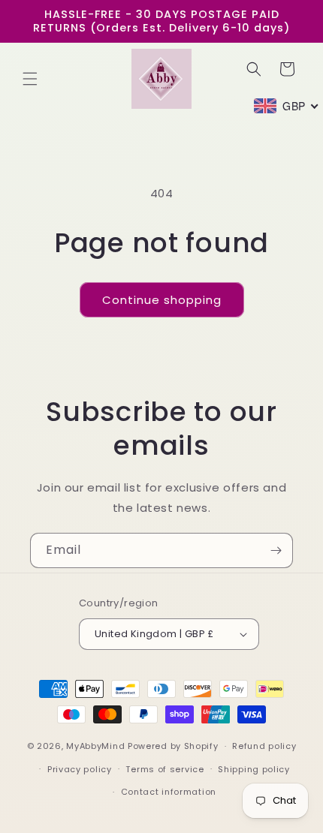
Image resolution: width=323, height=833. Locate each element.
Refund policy (264, 746)
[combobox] (286, 105)
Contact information (168, 792)
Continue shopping (162, 300)
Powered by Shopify (173, 746)
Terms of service (164, 769)
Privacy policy (79, 769)
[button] (30, 78)
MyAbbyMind (95, 746)
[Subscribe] (275, 550)
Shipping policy (254, 769)
